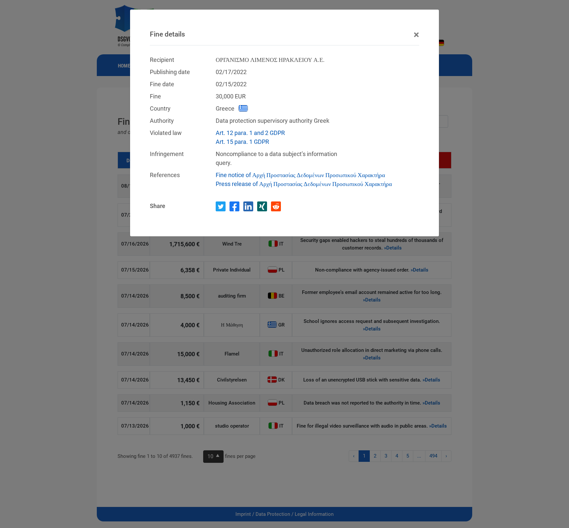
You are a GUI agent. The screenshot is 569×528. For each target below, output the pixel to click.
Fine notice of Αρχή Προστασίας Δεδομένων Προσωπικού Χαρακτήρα (300, 175)
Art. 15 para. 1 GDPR (242, 141)
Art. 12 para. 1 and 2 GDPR (250, 132)
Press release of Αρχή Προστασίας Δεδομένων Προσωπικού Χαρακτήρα (304, 183)
